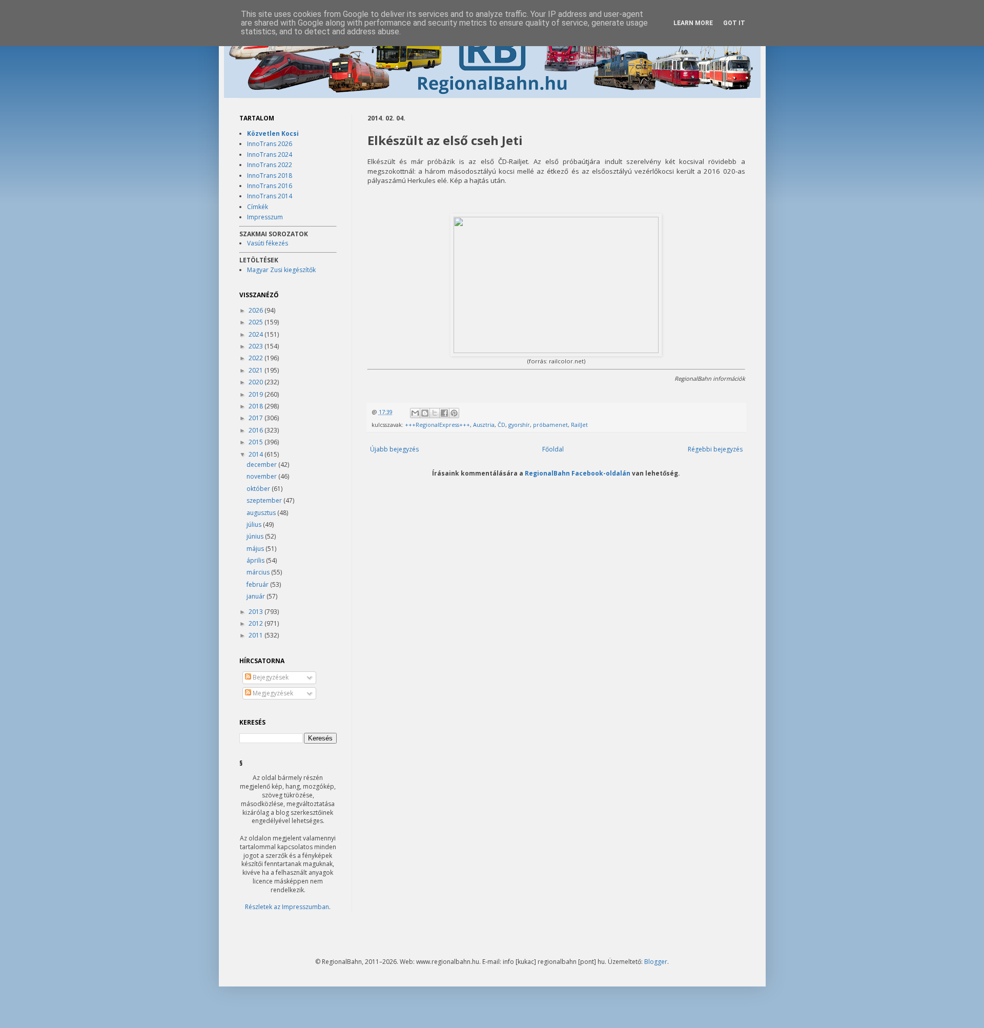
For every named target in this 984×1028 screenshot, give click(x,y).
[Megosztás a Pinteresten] (454, 413)
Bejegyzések (270, 677)
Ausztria (484, 424)
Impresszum (265, 217)
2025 (256, 322)
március (259, 572)
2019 (256, 394)
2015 (256, 442)
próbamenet (550, 424)
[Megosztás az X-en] (434, 413)
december (262, 464)
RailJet (579, 424)
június (256, 536)
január (256, 596)
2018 (256, 406)
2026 (256, 310)
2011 (256, 635)
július (255, 524)
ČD (501, 424)
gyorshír (519, 424)
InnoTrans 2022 (269, 164)
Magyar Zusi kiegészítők (281, 269)
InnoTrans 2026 (269, 143)
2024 (256, 334)
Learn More (693, 23)
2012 (256, 623)
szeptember (265, 500)
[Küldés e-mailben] (415, 413)
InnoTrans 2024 (269, 154)
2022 (256, 358)
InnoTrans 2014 (269, 196)
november (262, 476)
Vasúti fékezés (267, 243)
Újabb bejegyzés (394, 449)
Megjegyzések (272, 693)
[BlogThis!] (425, 413)
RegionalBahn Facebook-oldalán (577, 473)
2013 (256, 611)
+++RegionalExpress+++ (437, 424)
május (256, 548)
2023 (256, 346)
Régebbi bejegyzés (715, 449)
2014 (256, 454)
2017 (256, 418)
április (256, 560)
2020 (256, 382)
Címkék (257, 206)
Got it (734, 23)
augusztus (262, 512)
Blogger (655, 961)
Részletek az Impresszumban (287, 906)
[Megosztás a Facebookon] (444, 413)
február (258, 584)
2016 (256, 430)
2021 (256, 370)
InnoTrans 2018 (269, 175)
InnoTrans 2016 (269, 185)
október (259, 488)
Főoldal (553, 449)
